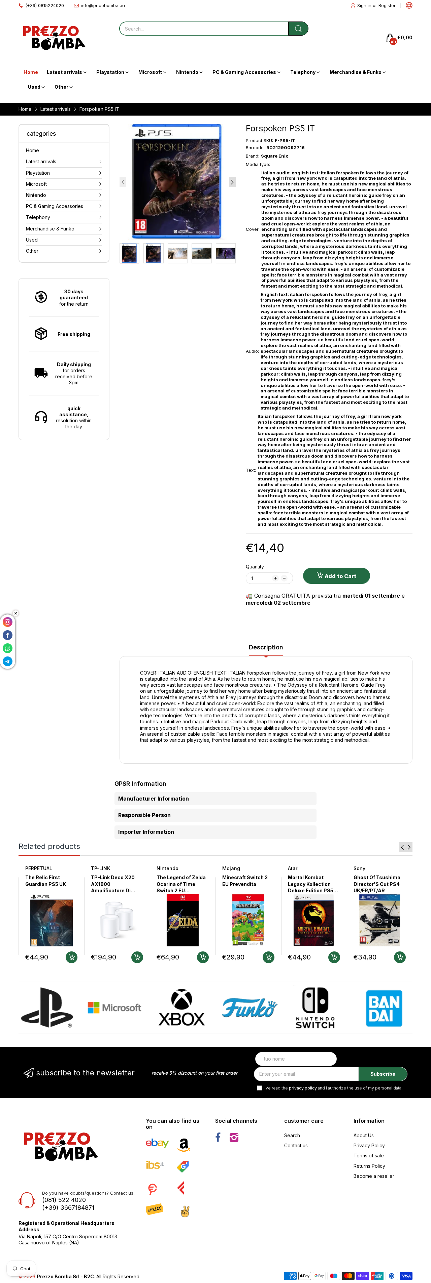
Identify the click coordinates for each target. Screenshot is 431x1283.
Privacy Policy (369, 1145)
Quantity (255, 566)
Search (292, 1135)
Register (387, 5)
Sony (359, 868)
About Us (364, 1135)
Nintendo (167, 868)
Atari (293, 868)
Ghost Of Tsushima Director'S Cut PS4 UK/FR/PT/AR (377, 883)
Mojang (231, 868)
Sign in (365, 5)
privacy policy (303, 1087)
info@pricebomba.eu (103, 5)
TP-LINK (100, 868)
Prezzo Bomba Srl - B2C (65, 1276)
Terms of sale (369, 1155)
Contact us (296, 1145)
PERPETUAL (38, 868)
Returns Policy (369, 1166)
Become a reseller (374, 1176)
